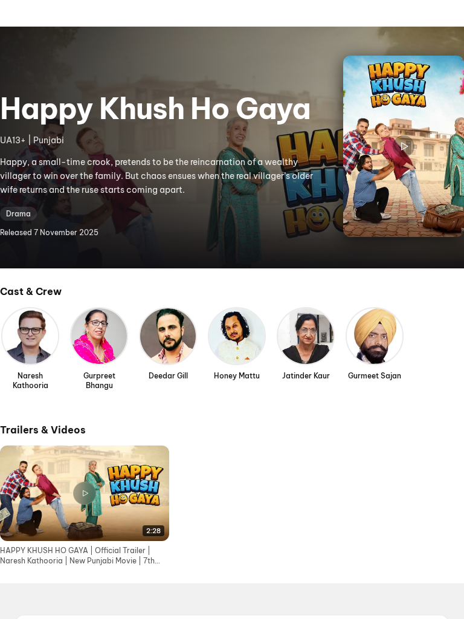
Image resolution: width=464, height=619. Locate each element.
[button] (84, 506)
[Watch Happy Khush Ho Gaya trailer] (403, 146)
